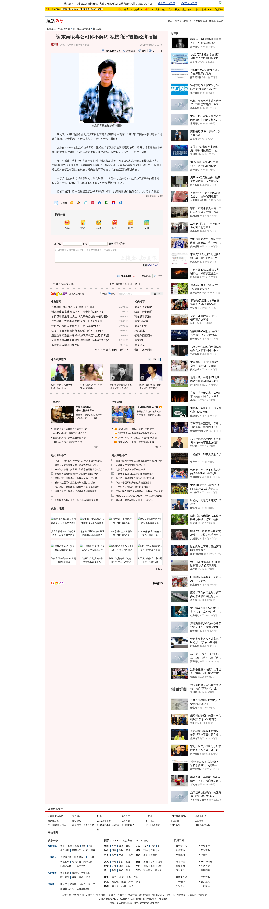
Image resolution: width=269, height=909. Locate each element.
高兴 (67, 228)
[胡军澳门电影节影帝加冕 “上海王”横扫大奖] (150, 548)
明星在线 (64, 861)
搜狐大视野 (200, 816)
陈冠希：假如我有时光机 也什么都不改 (135, 500)
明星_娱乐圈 (64, 28)
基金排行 (205, 846)
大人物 (91, 857)
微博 (203, 9)
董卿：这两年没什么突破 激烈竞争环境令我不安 (139, 460)
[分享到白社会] (85, 202)
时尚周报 (76, 861)
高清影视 (76, 850)
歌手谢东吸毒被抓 (81, 28)
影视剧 (154, 854)
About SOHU (158, 895)
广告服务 (111, 895)
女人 (171, 9)
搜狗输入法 (181, 846)
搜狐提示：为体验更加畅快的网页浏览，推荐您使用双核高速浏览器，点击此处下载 (108, 3)
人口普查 (199, 821)
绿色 (160, 866)
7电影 (99, 816)
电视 (77, 846)
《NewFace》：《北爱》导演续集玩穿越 (137, 437)
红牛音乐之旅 (181, 21)
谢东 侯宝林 (141, 321)
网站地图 (181, 895)
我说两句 (219, 9)
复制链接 (130, 50)
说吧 (130, 886)
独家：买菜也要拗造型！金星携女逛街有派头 (77, 465)
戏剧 (91, 846)
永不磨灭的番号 (55, 816)
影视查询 (180, 850)
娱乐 (136, 9)
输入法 (115, 886)
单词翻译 (205, 870)
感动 (98, 228)
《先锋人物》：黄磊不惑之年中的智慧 (135, 429)
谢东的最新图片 (143, 306)
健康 (121, 866)
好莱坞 (75, 873)
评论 (128, 846)
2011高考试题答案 (57, 825)
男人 (128, 870)
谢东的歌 (139, 340)
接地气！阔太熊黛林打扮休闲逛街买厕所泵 (76, 491)
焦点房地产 (90, 9)
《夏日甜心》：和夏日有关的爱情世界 (135, 442)
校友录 (158, 870)
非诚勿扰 (174, 821)
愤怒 (114, 228)
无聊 (146, 228)
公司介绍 (170, 895)
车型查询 (205, 877)
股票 (114, 850)
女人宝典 (205, 881)
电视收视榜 (79, 866)
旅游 (106, 866)
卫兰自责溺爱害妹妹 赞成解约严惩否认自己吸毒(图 (80, 335)
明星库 (63, 884)
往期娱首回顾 (82, 888)
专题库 (82, 884)
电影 (70, 846)
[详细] (96, 418)
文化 (138, 866)
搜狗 (99, 9)
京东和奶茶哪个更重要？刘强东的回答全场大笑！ (79, 469)
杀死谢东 (139, 330)
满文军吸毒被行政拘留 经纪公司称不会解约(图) (78, 330)
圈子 (114, 877)
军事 (114, 846)
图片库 (91, 884)
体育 (126, 9)
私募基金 (125, 821)
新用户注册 (119, 243)
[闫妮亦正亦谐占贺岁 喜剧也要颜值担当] (63, 548)
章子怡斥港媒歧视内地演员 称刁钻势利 (135, 478)
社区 (85, 850)
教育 (138, 861)
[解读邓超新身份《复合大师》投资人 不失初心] (121, 548)
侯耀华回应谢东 (143, 335)
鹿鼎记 (115, 881)
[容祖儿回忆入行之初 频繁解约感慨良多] (91, 372)
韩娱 (81, 877)
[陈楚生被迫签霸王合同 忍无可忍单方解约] (150, 372)
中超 (153, 846)
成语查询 (180, 854)
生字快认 (180, 886)
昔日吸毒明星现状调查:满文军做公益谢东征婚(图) (79, 316)
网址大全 (180, 870)
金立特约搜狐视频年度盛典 (202, 21)
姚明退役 (76, 821)
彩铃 (130, 881)
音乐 (84, 846)
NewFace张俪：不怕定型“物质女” (69, 433)
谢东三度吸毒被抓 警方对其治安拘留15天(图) (77, 311)
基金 (128, 850)
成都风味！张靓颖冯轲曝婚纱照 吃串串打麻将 (77, 487)
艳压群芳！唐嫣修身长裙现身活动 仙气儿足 (76, 478)
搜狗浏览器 (181, 877)
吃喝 (128, 866)
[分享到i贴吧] (113, 202)
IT (152, 9)
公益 (121, 846)
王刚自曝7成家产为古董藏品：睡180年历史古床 (139, 491)
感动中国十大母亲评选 (83, 825)
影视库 (73, 884)
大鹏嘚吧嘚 (65, 857)
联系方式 (132, 895)
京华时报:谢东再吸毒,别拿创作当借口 (72, 306)
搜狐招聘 (100, 895)
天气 (114, 866)
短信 (123, 881)
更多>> (159, 569)
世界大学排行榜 (202, 825)
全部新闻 (191, 895)
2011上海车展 (104, 821)
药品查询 (205, 850)
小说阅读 (205, 886)
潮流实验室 (79, 857)
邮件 (190, 9)
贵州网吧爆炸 (127, 825)
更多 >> (97, 446)
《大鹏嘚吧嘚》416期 (148, 407)
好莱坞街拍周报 (74, 442)
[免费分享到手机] (120, 202)
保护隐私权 (144, 895)
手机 (121, 870)
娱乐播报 (64, 850)
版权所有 (166, 899)
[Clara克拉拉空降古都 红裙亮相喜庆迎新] (150, 521)
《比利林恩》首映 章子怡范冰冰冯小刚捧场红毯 (78, 460)
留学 (153, 861)
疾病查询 (180, 866)
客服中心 (121, 895)
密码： (85, 243)
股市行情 (180, 861)
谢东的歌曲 (140, 325)
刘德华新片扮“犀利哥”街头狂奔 (131, 465)
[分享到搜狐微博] (71, 202)
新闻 (106, 846)
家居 (121, 854)
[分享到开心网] (92, 202)
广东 (135, 877)
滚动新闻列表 (67, 888)
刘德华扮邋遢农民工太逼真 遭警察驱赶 (135, 474)
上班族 (149, 816)
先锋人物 (87, 861)
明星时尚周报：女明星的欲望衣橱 (69, 437)
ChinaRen (73, 9)
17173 (81, 9)
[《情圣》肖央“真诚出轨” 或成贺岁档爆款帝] (92, 548)
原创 (153, 866)
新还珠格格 (53, 821)
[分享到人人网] (99, 202)
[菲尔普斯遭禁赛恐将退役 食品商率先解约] (121, 372)
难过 (82, 228)
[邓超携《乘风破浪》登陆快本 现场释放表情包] (92, 521)
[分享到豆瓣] (106, 202)
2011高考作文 (153, 825)
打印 (144, 50)
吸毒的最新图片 (143, 311)
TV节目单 (180, 881)
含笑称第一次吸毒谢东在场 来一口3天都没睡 (76, 321)
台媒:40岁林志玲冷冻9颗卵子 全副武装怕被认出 (139, 495)
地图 (123, 886)
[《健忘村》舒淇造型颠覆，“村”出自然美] (121, 521)
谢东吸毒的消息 (143, 316)
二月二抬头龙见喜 (63, 284)
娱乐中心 (53, 840)
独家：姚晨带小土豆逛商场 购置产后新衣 (75, 482)
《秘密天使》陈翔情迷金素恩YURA (70, 429)
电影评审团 (65, 866)
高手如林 (150, 821)
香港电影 (85, 873)
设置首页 (66, 895)
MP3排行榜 (206, 861)
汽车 (157, 9)
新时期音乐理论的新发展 (65, 345)
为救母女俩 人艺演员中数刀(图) (131, 469)
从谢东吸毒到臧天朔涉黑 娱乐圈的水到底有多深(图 (80, 340)
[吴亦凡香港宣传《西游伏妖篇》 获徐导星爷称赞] (63, 521)
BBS (210, 9)
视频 (177, 9)
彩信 (138, 881)
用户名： (58, 243)
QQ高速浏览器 (189, 3)
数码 (114, 870)
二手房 (129, 854)
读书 (145, 866)
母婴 (114, 861)
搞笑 (130, 228)
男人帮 (220, 21)
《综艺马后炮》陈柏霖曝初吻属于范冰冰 (136, 433)
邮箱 (121, 877)
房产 (164, 9)
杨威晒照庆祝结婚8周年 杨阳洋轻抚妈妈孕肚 (76, 474)
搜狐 (65, 9)
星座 (128, 861)
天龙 (106, 881)
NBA (145, 846)
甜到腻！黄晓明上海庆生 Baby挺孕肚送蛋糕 (76, 500)
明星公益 (64, 873)
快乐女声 (125, 816)
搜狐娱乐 (51, 28)
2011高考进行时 (178, 816)
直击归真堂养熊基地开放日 (124, 284)
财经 (106, 850)
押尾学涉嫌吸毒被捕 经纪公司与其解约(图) (75, 325)
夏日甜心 (76, 816)
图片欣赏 (205, 866)
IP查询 (204, 854)
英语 (160, 861)
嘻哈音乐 (64, 877)
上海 (128, 877)
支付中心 (90, 895)
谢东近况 (139, 345)
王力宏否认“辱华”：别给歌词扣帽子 (133, 487)
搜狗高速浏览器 (166, 3)
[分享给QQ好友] (78, 202)
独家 (74, 877)
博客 (197, 9)
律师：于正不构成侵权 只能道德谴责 (134, 482)
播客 (184, 9)
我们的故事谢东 (143, 349)
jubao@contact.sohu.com (146, 903)
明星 (62, 846)
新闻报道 (97, 28)
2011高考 (175, 825)
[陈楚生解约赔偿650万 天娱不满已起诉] (62, 372)
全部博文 (202, 895)
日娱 (88, 877)
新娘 (121, 861)
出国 (145, 861)
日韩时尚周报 (59, 442)
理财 (121, 850)
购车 (114, 854)
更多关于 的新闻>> (111, 349)
